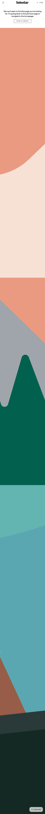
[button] (3, 2)
